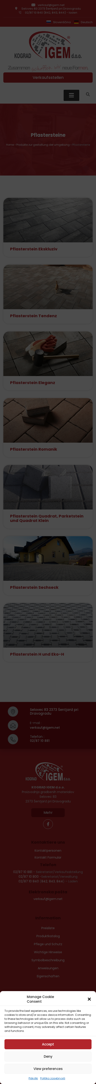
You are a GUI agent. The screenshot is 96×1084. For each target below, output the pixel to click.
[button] (89, 999)
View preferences (48, 1068)
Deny (48, 1056)
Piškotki (33, 1078)
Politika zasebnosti (52, 1078)
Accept (48, 1044)
